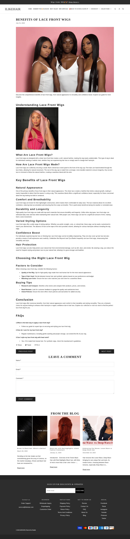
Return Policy (64, 509)
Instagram (104, 509)
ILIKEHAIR (13, 9)
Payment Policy (65, 506)
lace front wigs (47, 95)
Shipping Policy (65, 503)
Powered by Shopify (31, 530)
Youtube (103, 512)
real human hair (64, 272)
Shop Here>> (90, 2)
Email (18, 369)
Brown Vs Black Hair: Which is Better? (31, 448)
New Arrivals (63, 9)
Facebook (104, 503)
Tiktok (104, 506)
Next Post (106, 351)
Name (18, 360)
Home (30, 9)
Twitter (104, 518)
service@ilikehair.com (26, 507)
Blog (84, 515)
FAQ (84, 509)
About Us (84, 512)
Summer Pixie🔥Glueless (41, 9)
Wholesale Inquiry (45, 503)
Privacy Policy (65, 515)
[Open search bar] (115, 9)
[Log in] (119, 9)
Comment (19, 378)
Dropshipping (45, 506)
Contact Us (84, 506)
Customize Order (45, 509)
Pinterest (104, 515)
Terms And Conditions (65, 512)
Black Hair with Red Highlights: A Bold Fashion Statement (64, 449)
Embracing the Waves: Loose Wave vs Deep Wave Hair (97, 449)
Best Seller (54, 9)
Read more (20, 468)
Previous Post (26, 351)
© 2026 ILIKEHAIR (20, 530)
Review (84, 503)
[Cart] (123, 9)
